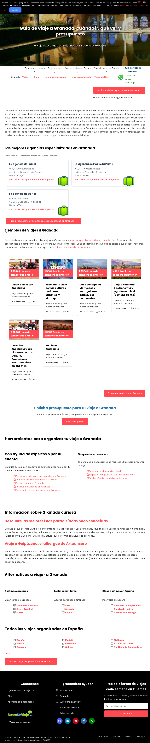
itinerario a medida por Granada (73, 247)
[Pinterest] (76, 721)
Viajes (25, 77)
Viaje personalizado (81, 77)
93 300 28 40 (66, 690)
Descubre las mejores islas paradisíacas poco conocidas (56, 521)
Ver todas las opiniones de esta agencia (31, 179)
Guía (36, 77)
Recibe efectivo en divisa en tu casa (108, 478)
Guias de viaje (67, 713)
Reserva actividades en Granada (33, 486)
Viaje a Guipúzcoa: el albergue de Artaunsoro (46, 543)
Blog (10, 696)
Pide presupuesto (75, 421)
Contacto (64, 696)
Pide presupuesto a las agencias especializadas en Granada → (43, 221)
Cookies (129, 737)
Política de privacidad (115, 699)
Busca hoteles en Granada (30, 483)
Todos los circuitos (69, 707)
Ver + (7, 653)
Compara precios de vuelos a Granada (36, 479)
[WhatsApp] (92, 721)
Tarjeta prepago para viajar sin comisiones (112, 474)
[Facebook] (84, 721)
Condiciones (116, 737)
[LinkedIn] (68, 721)
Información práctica (55, 77)
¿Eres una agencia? (70, 701)
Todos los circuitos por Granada (125, 393)
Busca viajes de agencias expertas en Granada (41, 476)
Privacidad (103, 737)
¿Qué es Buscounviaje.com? (22, 690)
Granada (15, 77)
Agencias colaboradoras (21, 701)
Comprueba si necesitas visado (105, 471)
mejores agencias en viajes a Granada (89, 240)
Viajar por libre (101, 77)
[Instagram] (60, 721)
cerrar (141, 1)
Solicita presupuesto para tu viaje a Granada (75, 408)
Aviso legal (140, 737)
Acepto (15, 10)
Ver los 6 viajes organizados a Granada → (119, 90)
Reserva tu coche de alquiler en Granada (38, 490)
